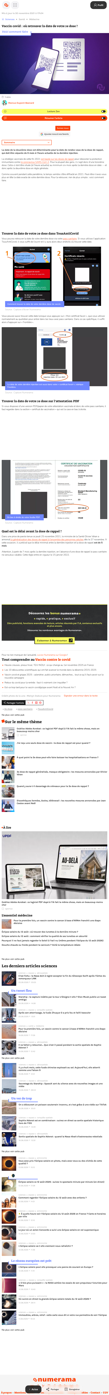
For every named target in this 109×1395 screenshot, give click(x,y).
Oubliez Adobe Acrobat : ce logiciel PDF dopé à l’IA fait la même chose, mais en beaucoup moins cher (58, 730)
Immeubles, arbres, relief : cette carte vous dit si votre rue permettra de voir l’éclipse (63, 1315)
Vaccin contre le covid (52, 659)
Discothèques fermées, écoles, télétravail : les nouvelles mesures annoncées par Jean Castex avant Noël (61, 802)
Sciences (9, 19)
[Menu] (15, 5)
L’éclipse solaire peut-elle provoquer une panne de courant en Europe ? (56, 1267)
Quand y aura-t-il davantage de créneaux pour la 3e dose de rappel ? (53, 786)
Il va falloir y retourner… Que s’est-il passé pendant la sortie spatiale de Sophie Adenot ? (59, 1046)
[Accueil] (6, 5)
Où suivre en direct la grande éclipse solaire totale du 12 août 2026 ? (55, 1299)
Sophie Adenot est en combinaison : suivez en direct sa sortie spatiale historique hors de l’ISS (61, 1121)
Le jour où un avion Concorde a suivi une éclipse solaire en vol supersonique (58, 1230)
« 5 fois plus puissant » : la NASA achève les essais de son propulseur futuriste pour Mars (63, 1284)
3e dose (8, 709)
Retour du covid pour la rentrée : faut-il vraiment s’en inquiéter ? (36, 682)
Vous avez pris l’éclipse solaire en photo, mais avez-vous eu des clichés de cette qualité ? (60, 1162)
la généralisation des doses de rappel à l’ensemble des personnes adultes (47, 539)
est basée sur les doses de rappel (57, 159)
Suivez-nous (63, 128)
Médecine (34, 19)
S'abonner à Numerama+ (52, 640)
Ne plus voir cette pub (13, 714)
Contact (95, 1392)
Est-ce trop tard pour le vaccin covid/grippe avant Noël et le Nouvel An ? (40, 687)
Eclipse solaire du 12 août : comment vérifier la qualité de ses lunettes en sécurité (44, 936)
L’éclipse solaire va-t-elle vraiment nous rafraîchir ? (46, 1246)
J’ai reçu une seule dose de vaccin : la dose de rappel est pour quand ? (53, 743)
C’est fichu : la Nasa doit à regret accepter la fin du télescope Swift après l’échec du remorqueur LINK (62, 977)
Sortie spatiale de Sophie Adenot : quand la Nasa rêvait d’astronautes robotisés (60, 1136)
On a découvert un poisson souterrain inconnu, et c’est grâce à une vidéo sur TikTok (62, 1104)
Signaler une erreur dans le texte (81, 695)
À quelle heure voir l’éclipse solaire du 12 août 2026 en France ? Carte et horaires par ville (62, 1215)
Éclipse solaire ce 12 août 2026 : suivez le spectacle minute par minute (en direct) (61, 1182)
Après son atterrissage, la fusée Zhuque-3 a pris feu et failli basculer (54, 1012)
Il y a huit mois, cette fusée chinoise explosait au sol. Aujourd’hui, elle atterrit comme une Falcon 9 (59, 1068)
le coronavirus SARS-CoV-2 (35, 162)
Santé (22, 19)
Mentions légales (24, 1392)
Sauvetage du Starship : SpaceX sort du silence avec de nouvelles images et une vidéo (61, 1085)
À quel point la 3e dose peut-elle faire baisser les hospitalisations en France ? (57, 757)
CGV (105, 1392)
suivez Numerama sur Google (52, 654)
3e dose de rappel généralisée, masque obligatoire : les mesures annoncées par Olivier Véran (62, 773)
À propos (6, 1392)
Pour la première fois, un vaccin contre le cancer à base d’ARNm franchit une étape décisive (57, 921)
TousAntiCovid (45, 709)
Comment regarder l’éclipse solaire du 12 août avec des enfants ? (52, 1197)
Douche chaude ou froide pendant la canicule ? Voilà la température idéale (41, 945)
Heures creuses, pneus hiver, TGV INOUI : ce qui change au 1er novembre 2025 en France (49, 665)
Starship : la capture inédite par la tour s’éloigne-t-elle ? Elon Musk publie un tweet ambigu (62, 998)
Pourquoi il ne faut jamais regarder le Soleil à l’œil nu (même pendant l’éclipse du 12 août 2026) (52, 940)
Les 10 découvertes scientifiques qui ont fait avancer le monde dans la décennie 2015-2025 (50, 669)
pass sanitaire (70, 238)
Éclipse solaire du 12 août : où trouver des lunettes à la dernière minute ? (40, 931)
